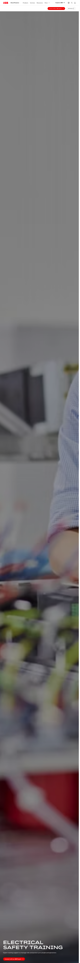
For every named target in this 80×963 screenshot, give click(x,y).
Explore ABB (59, 2)
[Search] (72, 3)
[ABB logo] (5, 3)
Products (25, 3)
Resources (40, 3)
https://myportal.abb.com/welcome (75, 3)
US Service (70, 8)
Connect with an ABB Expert (13, 959)
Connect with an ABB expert (55, 8)
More (46, 3)
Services (32, 3)
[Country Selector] (68, 3)
